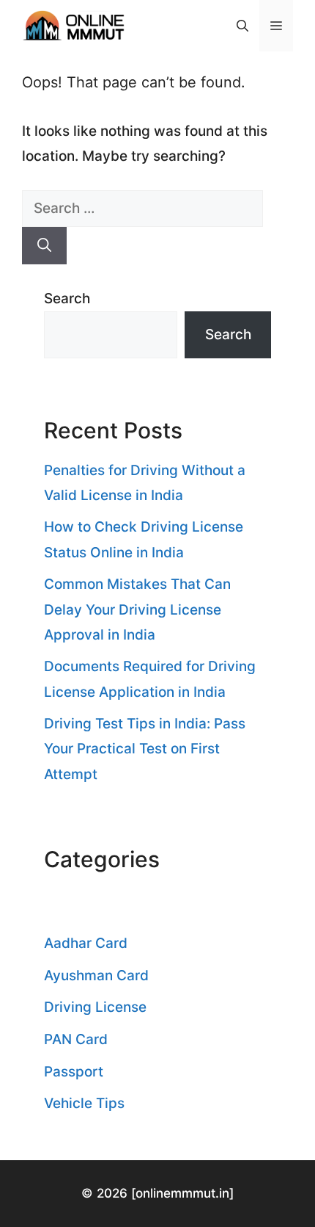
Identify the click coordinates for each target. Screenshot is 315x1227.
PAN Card (76, 1039)
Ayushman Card (96, 975)
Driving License (95, 1007)
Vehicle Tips (84, 1103)
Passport (73, 1071)
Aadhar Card (85, 943)
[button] (242, 25)
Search (67, 298)
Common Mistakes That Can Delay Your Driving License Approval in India (137, 609)
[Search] (44, 245)
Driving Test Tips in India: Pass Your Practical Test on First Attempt (144, 748)
